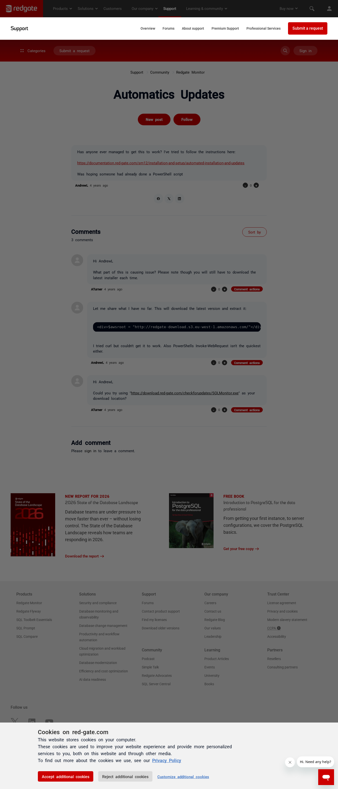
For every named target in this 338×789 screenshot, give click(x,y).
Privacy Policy (166, 760)
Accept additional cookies (65, 776)
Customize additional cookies (183, 776)
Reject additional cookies (125, 776)
